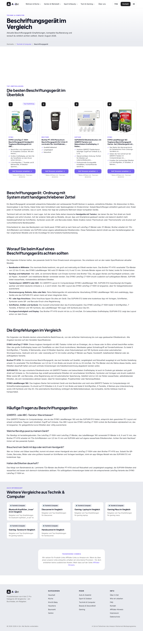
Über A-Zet (114, 595)
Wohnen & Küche (32, 4)
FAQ (116, 4)
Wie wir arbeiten (116, 599)
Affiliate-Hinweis (116, 609)
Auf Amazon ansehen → (22, 171)
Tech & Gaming (87, 4)
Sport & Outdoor (85, 599)
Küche (50, 599)
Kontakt (125, 4)
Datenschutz (115, 617)
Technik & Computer (24, 44)
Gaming (82, 609)
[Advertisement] (71, 63)
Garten (51, 613)
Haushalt (51, 595)
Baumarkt (52, 609)
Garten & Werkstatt (51, 4)
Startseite (10, 44)
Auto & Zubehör (85, 595)
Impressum (114, 613)
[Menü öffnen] (133, 4)
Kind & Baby (53, 602)
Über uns (102, 4)
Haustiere (52, 606)
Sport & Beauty (70, 4)
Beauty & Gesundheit (87, 606)
